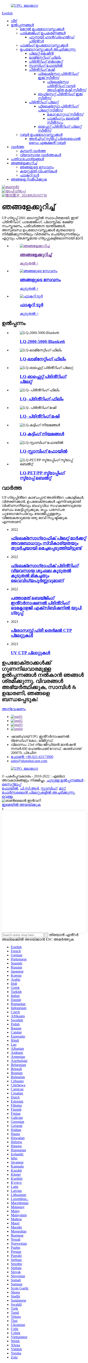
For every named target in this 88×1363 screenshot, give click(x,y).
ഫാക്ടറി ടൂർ (29, 175)
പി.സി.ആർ (29, 788)
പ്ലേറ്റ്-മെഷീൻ (41, 53)
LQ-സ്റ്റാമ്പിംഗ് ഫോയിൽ (43, 451)
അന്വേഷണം (14, 709)
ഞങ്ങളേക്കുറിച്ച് (24, 163)
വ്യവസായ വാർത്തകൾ (40, 155)
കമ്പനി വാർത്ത (33, 151)
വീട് (14, 21)
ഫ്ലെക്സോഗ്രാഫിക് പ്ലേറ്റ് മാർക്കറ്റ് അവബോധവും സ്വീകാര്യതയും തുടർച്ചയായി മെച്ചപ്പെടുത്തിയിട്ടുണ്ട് (48, 543)
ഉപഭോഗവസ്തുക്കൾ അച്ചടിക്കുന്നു (48, 49)
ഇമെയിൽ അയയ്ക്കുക (21, 805)
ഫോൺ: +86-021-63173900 (32, 757)
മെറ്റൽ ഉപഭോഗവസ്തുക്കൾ (42, 29)
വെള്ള (7, 796)
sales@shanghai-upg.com (29, 761)
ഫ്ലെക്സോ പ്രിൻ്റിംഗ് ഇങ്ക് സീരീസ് (58, 76)
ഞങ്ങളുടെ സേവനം (37, 167)
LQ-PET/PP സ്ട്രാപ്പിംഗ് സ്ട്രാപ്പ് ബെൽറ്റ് (42, 475)
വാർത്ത (17, 147)
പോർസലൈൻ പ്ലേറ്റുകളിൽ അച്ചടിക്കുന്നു (38, 792)
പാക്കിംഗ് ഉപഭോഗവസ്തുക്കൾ (44, 45)
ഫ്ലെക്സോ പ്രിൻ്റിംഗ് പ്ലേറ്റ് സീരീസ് (58, 108)
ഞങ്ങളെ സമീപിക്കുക (29, 179)
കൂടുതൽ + (29, 263)
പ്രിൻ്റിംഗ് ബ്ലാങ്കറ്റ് (46, 61)
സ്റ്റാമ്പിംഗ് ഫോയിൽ (46, 65)
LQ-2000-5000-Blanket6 (42, 341)
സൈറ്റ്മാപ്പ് (11, 784)
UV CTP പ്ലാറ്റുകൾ (30, 652)
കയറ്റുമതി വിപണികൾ (38, 171)
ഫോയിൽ (10, 788)
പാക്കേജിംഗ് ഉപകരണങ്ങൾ (43, 33)
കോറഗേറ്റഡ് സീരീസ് (65, 114)
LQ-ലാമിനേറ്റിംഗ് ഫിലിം (43, 359)
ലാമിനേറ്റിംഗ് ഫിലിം (45, 57)
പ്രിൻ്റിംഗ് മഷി (42, 70)
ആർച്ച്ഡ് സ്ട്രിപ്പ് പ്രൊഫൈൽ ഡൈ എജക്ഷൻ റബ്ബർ (55, 141)
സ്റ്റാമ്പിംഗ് (49, 788)
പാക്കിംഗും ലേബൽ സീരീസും (63, 120)
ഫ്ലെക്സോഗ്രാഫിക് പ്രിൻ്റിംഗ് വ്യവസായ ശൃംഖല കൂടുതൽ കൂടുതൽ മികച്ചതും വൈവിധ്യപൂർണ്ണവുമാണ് (44, 573)
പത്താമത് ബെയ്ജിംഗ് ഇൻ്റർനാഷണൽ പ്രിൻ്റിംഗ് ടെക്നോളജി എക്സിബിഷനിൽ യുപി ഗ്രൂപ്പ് (46, 605)
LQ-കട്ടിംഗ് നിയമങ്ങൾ (42, 433)
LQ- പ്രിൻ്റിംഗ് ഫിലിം (41, 398)
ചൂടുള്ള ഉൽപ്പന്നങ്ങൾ (64, 780)
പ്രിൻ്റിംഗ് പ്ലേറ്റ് (43, 102)
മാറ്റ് (62, 788)
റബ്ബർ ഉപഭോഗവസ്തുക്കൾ (41, 135)
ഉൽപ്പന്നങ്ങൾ (22, 25)
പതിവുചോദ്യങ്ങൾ (27, 159)
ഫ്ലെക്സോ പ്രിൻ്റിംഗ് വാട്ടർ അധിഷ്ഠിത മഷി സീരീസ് (66, 86)
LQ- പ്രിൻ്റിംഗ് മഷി (40, 416)
